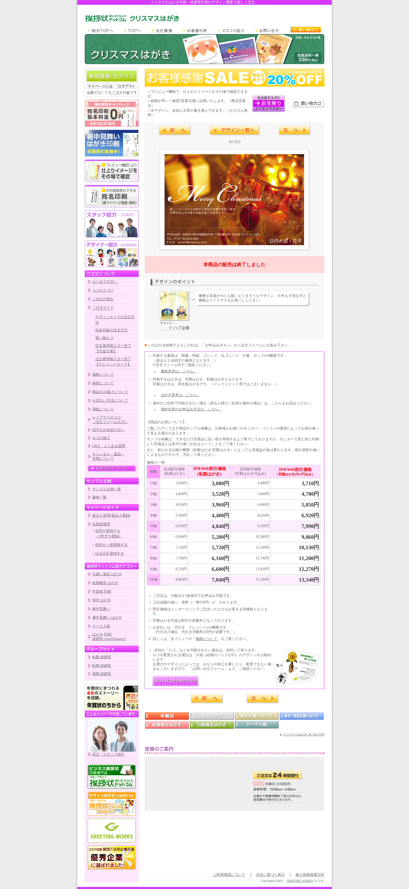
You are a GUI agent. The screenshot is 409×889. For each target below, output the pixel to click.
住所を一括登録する (111, 545)
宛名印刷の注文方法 (111, 330)
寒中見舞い (101, 609)
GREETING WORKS (300, 880)
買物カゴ (305, 29)
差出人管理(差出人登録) (111, 515)
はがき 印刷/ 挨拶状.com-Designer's (109, 636)
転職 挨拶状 (101, 666)
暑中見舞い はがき (107, 617)
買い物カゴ (104, 338)
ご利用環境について (229, 875)
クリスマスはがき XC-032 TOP (303, 734)
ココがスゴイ (103, 290)
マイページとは (101, 86)
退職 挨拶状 (101, 674)
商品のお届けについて (110, 392)
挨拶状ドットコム (112, 777)
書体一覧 (99, 497)
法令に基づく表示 (270, 875)
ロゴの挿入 (101, 438)
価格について (103, 374)
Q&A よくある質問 (108, 446)
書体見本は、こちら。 (179, 371)
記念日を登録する (109, 553)
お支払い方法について (110, 400)
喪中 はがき (101, 600)
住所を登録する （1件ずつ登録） (108, 533)
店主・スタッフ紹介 (108, 754)
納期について (103, 383)
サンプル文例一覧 (106, 489)
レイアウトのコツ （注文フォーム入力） (110, 419)
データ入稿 (101, 626)
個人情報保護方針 (310, 875)
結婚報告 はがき (105, 583)
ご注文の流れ (103, 299)
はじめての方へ (104, 282)
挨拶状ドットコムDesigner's (112, 804)
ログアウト (126, 86)
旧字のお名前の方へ (108, 430)
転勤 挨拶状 (101, 657)
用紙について (103, 409)
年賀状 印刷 (101, 591)
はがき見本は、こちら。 (180, 395)
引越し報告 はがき (107, 574)
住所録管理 (101, 524)
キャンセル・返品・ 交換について (108, 456)
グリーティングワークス (112, 831)
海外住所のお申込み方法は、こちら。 (191, 409)
